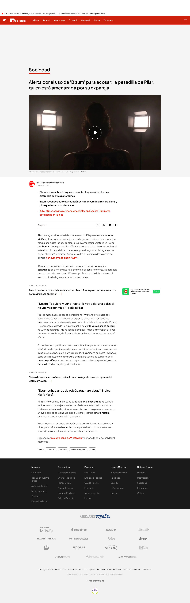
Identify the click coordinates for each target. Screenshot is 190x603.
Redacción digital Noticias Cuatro (50, 183)
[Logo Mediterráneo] (127, 557)
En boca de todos (93, 477)
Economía (142, 488)
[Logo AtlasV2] (62, 557)
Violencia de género (78, 449)
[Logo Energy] (143, 538)
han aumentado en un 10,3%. (62, 257)
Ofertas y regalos (66, 477)
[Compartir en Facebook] (115, 225)
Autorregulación (39, 486)
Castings (35, 496)
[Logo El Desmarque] (46, 538)
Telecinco (115, 477)
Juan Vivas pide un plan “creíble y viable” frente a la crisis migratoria (29, 14)
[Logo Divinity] (144, 529)
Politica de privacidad (76, 569)
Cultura (140, 493)
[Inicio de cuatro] (4, 20)
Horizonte (89, 488)
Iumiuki (87, 498)
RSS (140, 569)
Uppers (114, 493)
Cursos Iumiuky (65, 488)
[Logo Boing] (111, 538)
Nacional (141, 472)
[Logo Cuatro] (111, 529)
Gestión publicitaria (130, 569)
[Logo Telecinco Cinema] (111, 547)
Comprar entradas (67, 472)
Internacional (143, 477)
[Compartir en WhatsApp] (98, 225)
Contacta (36, 472)
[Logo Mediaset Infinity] (46, 529)
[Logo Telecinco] (79, 529)
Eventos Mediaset (66, 493)
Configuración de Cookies (95, 569)
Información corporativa (57, 569)
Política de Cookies (114, 569)
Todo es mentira (92, 493)
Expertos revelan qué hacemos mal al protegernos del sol (83, 14)
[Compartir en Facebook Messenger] (109, 225)
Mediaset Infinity (119, 472)
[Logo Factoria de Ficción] (79, 538)
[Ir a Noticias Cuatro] (18, 20)
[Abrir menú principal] (185, 20)
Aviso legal (42, 569)
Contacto (147, 569)
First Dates (89, 472)
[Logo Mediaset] (95, 517)
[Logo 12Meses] (143, 547)
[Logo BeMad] (46, 548)
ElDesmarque (117, 488)
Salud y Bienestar (66, 498)
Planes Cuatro (65, 482)
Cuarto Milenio (91, 482)
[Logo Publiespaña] (95, 557)
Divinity (114, 482)
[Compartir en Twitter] (104, 225)
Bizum (92, 449)
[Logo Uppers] (78, 548)
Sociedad (39, 69)
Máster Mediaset (39, 501)
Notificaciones (38, 491)
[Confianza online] (95, 593)
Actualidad (51, 449)
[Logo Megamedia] (96, 581)
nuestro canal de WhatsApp (66, 437)
